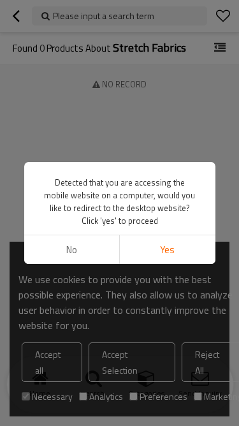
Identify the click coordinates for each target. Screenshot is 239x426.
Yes (167, 249)
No (71, 249)
